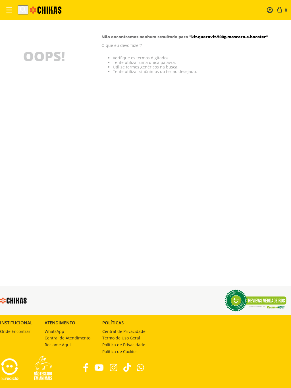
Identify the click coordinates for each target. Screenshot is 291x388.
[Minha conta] (269, 10)
